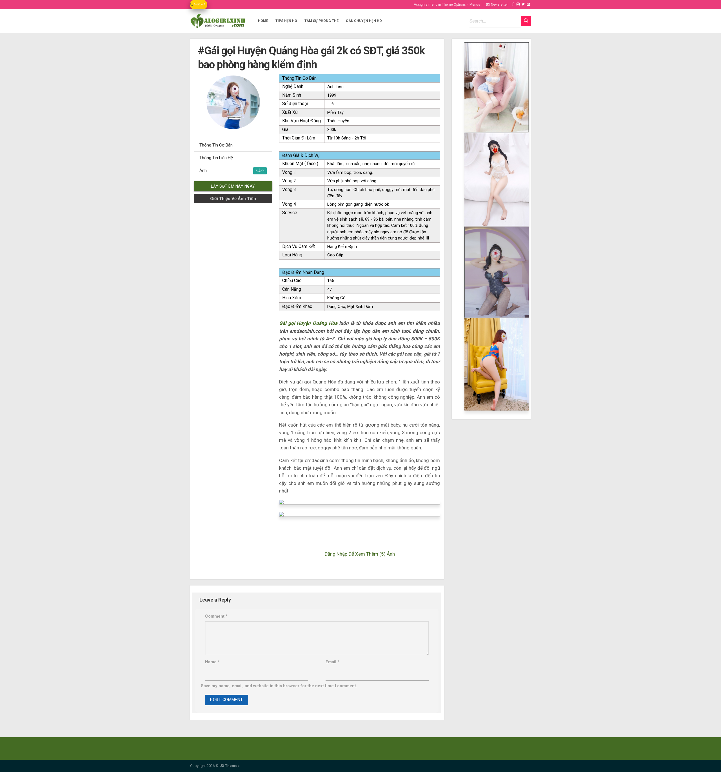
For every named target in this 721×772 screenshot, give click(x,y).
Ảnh (228, 170)
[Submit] (526, 21)
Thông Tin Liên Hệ (216, 157)
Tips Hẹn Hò (286, 21)
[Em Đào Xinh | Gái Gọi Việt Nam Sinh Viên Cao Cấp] (218, 21)
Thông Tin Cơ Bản (216, 145)
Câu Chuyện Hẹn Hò (364, 21)
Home (263, 21)
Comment (216, 616)
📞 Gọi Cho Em (198, 4)
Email (332, 661)
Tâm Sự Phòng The (321, 21)
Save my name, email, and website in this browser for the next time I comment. (279, 685)
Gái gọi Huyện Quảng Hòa (308, 323)
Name (212, 661)
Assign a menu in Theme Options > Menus (447, 4)
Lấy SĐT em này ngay (233, 186)
